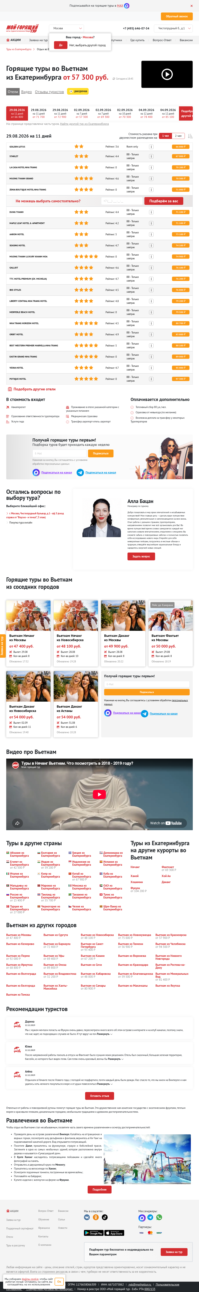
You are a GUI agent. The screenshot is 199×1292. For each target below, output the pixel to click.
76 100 (179, 267)
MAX (120, 5)
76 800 (179, 289)
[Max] (126, 5)
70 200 (179, 167)
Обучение (43, 1219)
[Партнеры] (165, 1233)
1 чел (165, 136)
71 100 (179, 212)
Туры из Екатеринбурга (18, 49)
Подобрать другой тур (188, 113)
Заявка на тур (13, 1219)
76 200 (179, 278)
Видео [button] (26, 91)
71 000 (179, 189)
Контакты (43, 1236)
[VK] (87, 1217)
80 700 (179, 323)
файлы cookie (30, 1279)
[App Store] (114, 1233)
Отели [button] (13, 91)
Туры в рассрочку (15, 1245)
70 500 (179, 178)
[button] (167, 74)
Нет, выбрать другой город (87, 45)
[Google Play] (94, 1233)
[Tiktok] (105, 1217)
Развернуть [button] (103, 1034)
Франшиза (44, 1227)
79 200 (179, 301)
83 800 (179, 334)
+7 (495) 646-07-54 (136, 28)
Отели (9, 1236)
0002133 (149, 1289)
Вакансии (63, 1210)
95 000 (179, 367)
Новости (62, 1227)
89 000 (179, 356)
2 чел (178, 136)
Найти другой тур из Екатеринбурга (84, 124)
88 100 (179, 345)
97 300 (179, 378)
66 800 (179, 146)
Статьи (61, 1219)
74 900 (179, 256)
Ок (59, 1282)
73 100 (179, 234)
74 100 (179, 245)
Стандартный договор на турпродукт (49, 1289)
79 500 (179, 312)
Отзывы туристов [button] (49, 91)
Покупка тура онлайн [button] (20, 522)
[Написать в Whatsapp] (159, 1217)
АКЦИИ (14, 1211)
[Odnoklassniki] (96, 1217)
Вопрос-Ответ (45, 1210)
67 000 (179, 156)
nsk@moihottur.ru (140, 1284)
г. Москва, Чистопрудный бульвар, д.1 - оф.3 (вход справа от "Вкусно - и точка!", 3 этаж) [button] (35, 515)
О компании (44, 1244)
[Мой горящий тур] (22, 28)
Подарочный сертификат (19, 1228)
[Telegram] (150, 1217)
